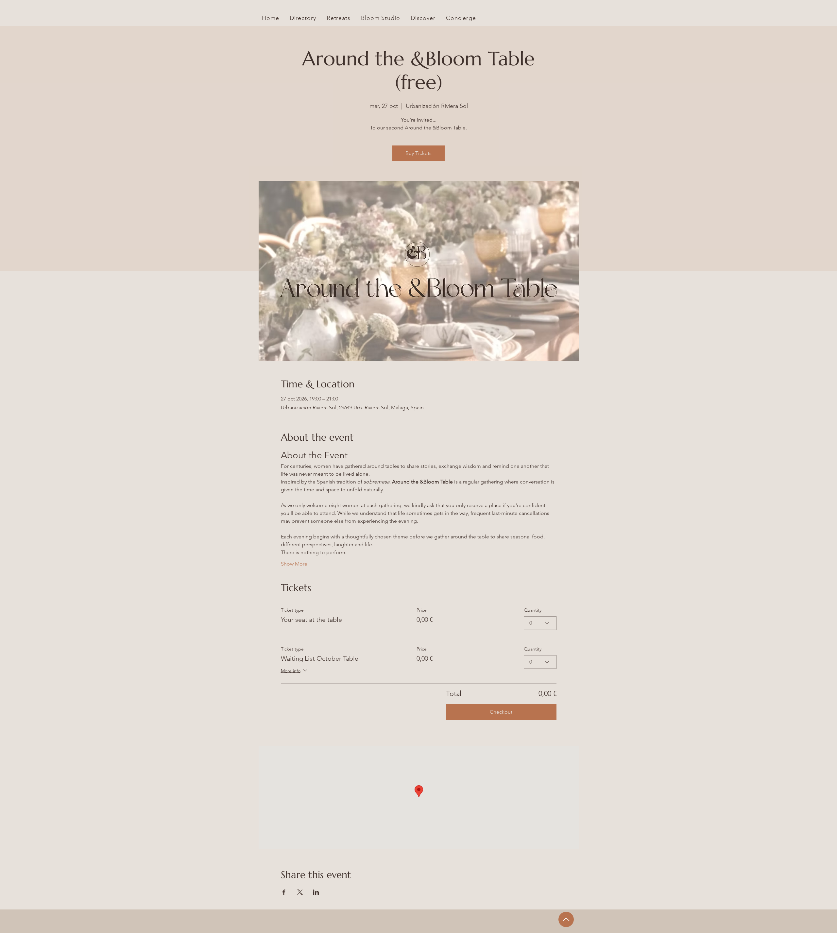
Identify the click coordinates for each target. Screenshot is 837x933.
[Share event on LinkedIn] (316, 892)
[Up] (566, 919)
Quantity (532, 610)
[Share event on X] (300, 892)
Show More (294, 564)
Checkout (501, 712)
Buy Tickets (418, 153)
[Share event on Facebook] (284, 892)
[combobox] (540, 623)
